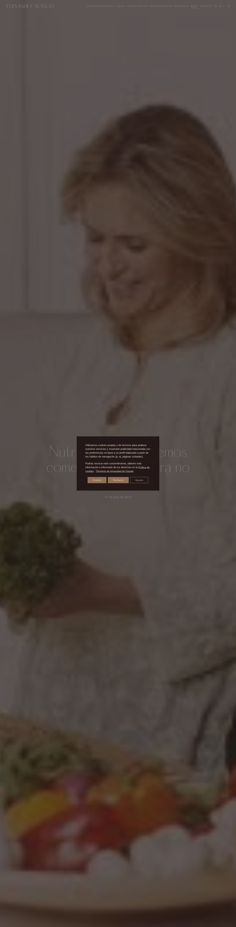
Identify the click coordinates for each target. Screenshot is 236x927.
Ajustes (139, 480)
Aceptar (97, 480)
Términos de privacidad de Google (115, 471)
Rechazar (118, 480)
